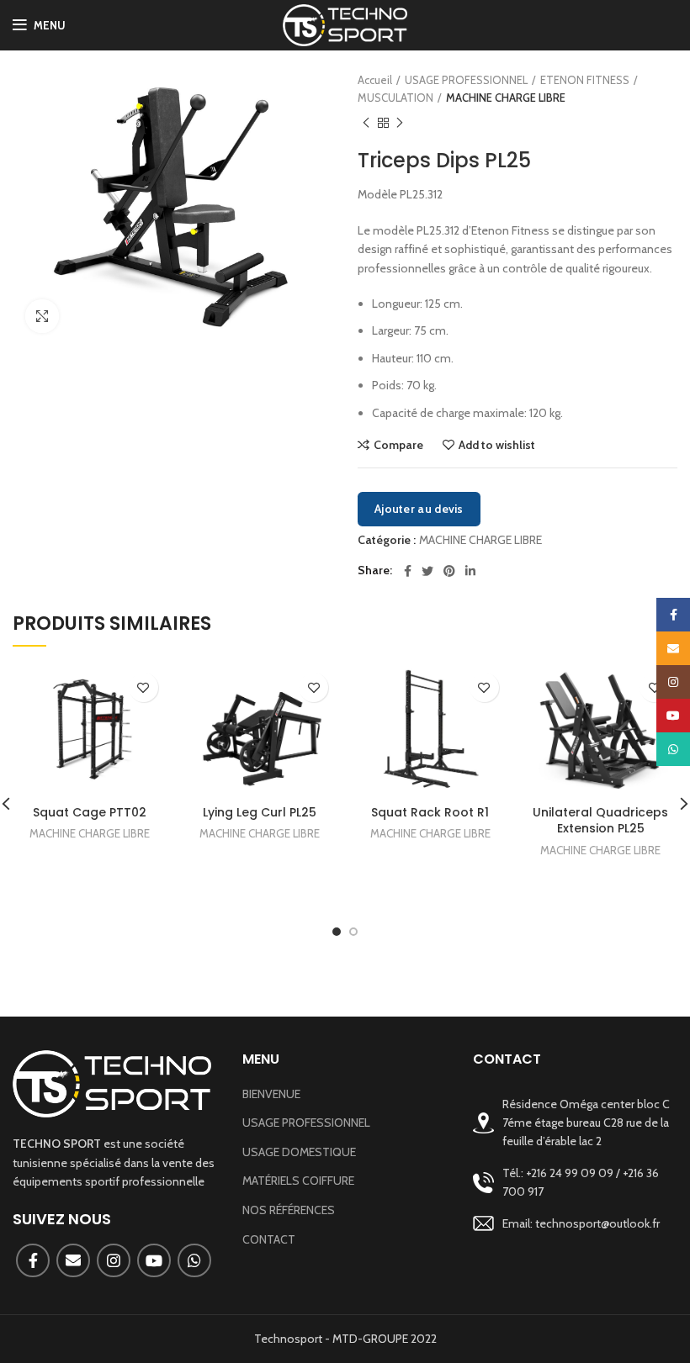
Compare (398, 445)
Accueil (375, 80)
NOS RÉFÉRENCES (288, 1210)
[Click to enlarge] (42, 316)
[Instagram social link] (113, 1260)
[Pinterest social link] (449, 571)
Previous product (366, 123)
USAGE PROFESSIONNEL (466, 80)
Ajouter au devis (419, 508)
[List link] (575, 1183)
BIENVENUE (271, 1093)
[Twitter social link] (427, 571)
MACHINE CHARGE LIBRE (505, 97)
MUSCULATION (395, 97)
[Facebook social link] (408, 571)
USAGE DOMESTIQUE (299, 1152)
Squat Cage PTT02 (89, 812)
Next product (399, 123)
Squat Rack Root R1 (430, 812)
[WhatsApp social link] (194, 1260)
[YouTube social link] (154, 1260)
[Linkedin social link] (470, 571)
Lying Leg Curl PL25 (259, 812)
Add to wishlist (497, 445)
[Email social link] (73, 1260)
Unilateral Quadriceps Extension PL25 (600, 820)
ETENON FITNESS (584, 80)
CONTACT (268, 1239)
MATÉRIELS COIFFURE (298, 1180)
